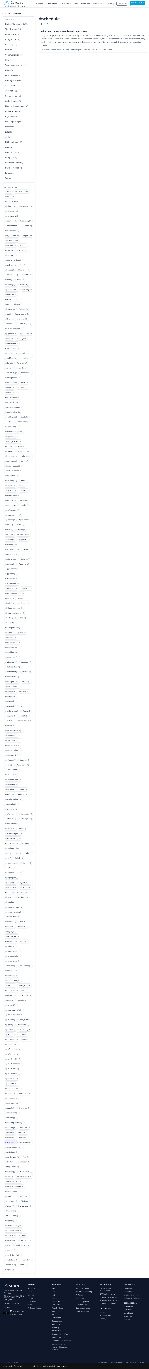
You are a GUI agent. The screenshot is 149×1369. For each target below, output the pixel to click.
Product (65, 3)
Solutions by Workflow (108, 1300)
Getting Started (13, 80)
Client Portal (12, 152)
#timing (87, 49)
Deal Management (83, 1308)
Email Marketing (13, 75)
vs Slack (127, 1319)
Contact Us (32, 1301)
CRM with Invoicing (107, 1294)
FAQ (9, 13)
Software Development (133, 1298)
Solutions (39, 3)
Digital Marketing (131, 1295)
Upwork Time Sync (59, 1344)
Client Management (107, 1304)
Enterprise (11, 173)
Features (79, 1285)
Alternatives (56, 1324)
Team (30, 1291)
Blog (76, 3)
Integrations (12, 39)
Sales (8, 132)
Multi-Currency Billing (60, 1337)
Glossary (55, 1298)
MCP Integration (82, 1288)
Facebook (15, 1304)
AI (7, 137)
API (53, 1314)
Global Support (13, 101)
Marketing (11, 126)
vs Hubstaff (128, 1306)
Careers (31, 1295)
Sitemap (142, 1362)
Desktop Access (13, 168)
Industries (52, 3)
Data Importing (13, 121)
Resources (97, 3)
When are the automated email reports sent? (65, 31)
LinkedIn (7, 1304)
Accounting (11, 147)
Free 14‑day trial (137, 3)
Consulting (128, 1291)
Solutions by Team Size (109, 1297)
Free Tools (56, 1305)
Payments (11, 116)
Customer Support (14, 162)
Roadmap (55, 1327)
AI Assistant (11, 85)
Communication (14, 55)
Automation (11, 91)
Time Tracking (13, 29)
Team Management (15, 65)
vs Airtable (128, 1310)
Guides (54, 1353)
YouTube (7, 1307)
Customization (13, 96)
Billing (9, 70)
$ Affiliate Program (35, 1308)
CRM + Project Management (105, 1289)
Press (30, 1305)
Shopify (103, 1319)
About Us (31, 1288)
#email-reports (76, 49)
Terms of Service (116, 1362)
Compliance (11, 157)
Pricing (110, 3)
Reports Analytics (14, 34)
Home (4, 13)
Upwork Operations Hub (61, 1340)
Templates (56, 1301)
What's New (56, 1331)
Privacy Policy (102, 1362)
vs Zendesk (128, 1316)
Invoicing (11, 44)
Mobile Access (12, 111)
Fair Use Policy (131, 1362)
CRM (9, 60)
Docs (54, 1291)
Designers (128, 1288)
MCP (53, 1311)
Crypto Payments (82, 1301)
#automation (107, 49)
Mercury (103, 1312)
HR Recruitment (13, 142)
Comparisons (57, 1321)
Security (10, 49)
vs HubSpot (128, 1313)
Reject (45, 1366)
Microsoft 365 (105, 1315)
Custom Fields (81, 1305)
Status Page (56, 1318)
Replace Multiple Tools (60, 1334)
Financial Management (16, 106)
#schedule (96, 49)
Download (85, 3)
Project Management (16, 24)
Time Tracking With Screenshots (59, 1348)
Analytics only (54, 1366)
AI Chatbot (80, 1298)
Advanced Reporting (84, 1291)
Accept (64, 1366)
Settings (10, 178)
